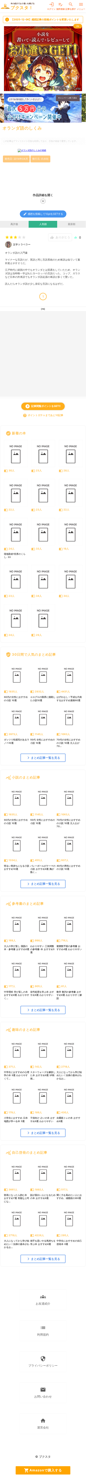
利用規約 (43, 1330)
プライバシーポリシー (43, 1361)
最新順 (71, 224)
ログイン (51, 6)
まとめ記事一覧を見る (43, 757)
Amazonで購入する (43, 1470)
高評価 (14, 224)
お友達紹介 (43, 1299)
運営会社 (43, 1423)
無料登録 (60, 6)
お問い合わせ (43, 1392)
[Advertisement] (43, 354)
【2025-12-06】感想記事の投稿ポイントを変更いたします (42, 19)
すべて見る (73, 433)
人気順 (43, 224)
